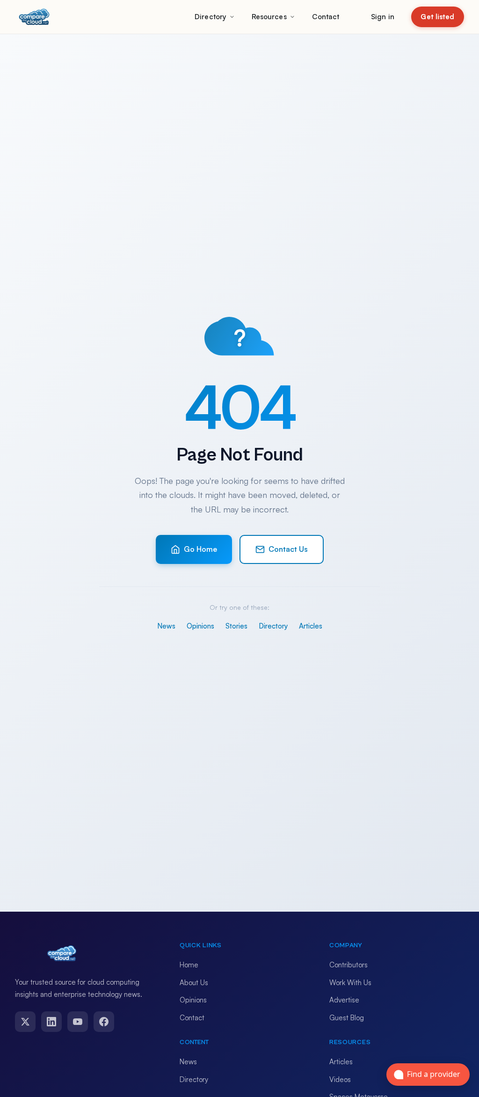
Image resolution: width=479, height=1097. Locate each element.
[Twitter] (25, 1021)
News (166, 626)
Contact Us (288, 549)
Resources (269, 16)
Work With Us (350, 982)
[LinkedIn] (51, 1021)
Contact (326, 16)
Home (189, 964)
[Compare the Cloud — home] (34, 17)
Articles (310, 626)
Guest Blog (346, 1017)
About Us (194, 982)
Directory (210, 16)
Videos (340, 1079)
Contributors (348, 964)
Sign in (382, 16)
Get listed (437, 16)
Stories (236, 626)
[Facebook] (104, 1021)
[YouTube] (77, 1021)
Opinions (200, 626)
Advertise (344, 999)
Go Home (200, 549)
